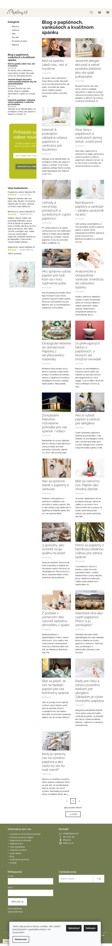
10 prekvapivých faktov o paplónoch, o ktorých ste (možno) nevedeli (88, 351)
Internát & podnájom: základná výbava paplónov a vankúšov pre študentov (21, 102)
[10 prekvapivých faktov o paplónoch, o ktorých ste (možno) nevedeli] (89, 330)
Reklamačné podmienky (20, 840)
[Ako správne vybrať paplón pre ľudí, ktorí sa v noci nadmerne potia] (56, 258)
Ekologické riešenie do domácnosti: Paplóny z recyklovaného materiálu (56, 351)
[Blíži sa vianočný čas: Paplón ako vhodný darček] (89, 468)
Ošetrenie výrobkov (18, 850)
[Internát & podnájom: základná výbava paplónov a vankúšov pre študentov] (56, 116)
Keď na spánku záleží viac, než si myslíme (21, 65)
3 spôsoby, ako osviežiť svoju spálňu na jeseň (53, 549)
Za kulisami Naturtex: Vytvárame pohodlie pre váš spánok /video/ (54, 423)
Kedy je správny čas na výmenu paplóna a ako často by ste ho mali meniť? (54, 762)
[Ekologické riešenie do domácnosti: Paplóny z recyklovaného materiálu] (56, 330)
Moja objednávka (17, 847)
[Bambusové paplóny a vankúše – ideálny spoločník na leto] (89, 189)
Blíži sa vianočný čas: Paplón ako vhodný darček (87, 485)
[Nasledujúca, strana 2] (73, 801)
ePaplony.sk (68, 843)
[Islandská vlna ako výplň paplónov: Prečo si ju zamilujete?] (89, 600)
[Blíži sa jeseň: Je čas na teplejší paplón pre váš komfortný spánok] (56, 668)
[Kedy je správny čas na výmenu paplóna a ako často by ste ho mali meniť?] (56, 741)
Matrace (15, 45)
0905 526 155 (68, 837)
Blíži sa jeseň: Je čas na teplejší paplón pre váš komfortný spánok (55, 687)
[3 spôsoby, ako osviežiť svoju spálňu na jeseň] (56, 532)
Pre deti (15, 37)
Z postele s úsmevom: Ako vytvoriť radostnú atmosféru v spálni (55, 619)
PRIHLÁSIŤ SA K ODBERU (28, 166)
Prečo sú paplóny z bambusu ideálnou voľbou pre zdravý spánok (89, 551)
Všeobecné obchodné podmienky (25, 834)
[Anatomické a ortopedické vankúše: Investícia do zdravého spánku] (89, 258)
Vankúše (15, 30)
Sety (14, 34)
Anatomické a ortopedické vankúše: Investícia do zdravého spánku (89, 279)
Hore (74, 814)
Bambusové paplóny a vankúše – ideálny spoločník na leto (89, 208)
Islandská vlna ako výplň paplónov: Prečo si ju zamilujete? (89, 619)
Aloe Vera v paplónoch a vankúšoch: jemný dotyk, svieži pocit (88, 135)
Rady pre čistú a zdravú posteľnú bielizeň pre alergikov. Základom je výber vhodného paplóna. (89, 691)
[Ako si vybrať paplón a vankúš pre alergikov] (89, 402)
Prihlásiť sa (17, 902)
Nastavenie (21, 939)
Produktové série (19, 41)
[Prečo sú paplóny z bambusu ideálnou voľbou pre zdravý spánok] (89, 532)
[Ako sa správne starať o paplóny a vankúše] (56, 468)
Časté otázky (15, 853)
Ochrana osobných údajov (21, 837)
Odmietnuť (73, 928)
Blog (12, 856)
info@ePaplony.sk (70, 833)
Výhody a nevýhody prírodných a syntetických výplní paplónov (56, 210)
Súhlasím (90, 928)
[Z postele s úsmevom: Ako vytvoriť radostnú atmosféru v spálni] (56, 600)
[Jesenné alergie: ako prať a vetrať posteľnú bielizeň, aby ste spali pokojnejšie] (89, 47)
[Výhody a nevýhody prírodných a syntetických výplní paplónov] (56, 189)
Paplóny (15, 26)
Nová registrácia (15, 908)
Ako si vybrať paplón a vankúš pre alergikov (87, 419)
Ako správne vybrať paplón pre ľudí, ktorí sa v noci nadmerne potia (56, 277)
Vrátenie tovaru (16, 844)
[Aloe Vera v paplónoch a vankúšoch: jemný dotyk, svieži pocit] (89, 116)
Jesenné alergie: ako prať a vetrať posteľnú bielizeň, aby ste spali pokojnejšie (22, 82)
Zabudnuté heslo (15, 912)
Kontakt (13, 863)
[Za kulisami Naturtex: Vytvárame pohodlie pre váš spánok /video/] (56, 402)
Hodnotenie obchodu (19, 859)
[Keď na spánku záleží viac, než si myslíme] (56, 47)
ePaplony (67, 840)
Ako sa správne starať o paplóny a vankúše (55, 485)
